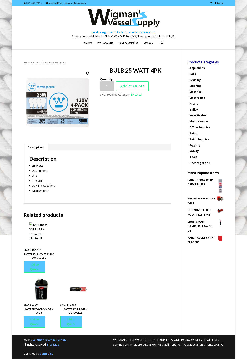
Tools (193, 157)
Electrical (38, 62)
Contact (149, 42)
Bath (192, 74)
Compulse (46, 353)
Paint (193, 133)
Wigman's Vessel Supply (49, 340)
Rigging (194, 145)
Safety (194, 151)
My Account (105, 42)
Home (88, 42)
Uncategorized (199, 163)
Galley (193, 109)
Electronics (197, 97)
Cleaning (195, 85)
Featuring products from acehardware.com (123, 32)
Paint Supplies (199, 139)
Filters (193, 103)
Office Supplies (199, 127)
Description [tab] (36, 147)
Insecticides (197, 115)
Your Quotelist (128, 42)
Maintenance (198, 121)
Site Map (53, 344)
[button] (88, 73)
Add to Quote (132, 86)
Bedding (195, 80)
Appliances (197, 68)
